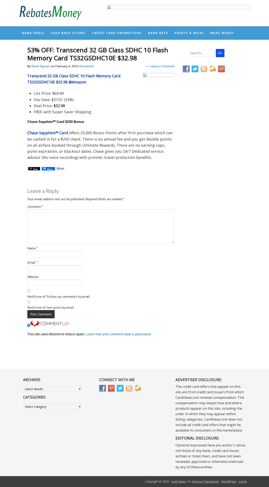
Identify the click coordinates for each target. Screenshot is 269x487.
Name (32, 248)
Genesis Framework (205, 481)
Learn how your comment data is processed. (119, 334)
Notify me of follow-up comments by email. (58, 296)
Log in (243, 481)
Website (32, 277)
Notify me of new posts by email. (50, 307)
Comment (35, 206)
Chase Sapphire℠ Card (47, 132)
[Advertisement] (203, 163)
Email (32, 262)
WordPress (228, 481)
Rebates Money (50, 13)
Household (86, 66)
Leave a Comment (162, 66)
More (60, 168)
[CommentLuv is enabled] (49, 325)
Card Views (178, 481)
